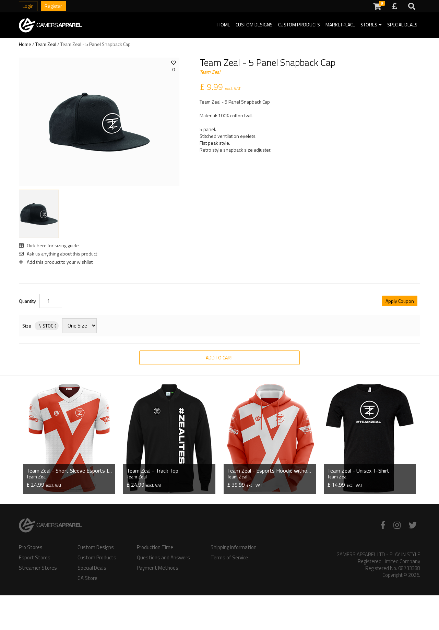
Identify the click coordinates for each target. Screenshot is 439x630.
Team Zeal (45, 44)
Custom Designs (254, 24)
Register (53, 6)
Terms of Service (229, 557)
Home (223, 24)
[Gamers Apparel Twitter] (412, 525)
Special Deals (402, 24)
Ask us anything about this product (61, 253)
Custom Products (299, 24)
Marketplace (340, 24)
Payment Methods (157, 567)
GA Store (87, 578)
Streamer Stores (38, 567)
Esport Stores (34, 557)
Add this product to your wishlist (59, 261)
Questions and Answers (163, 557)
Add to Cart (219, 357)
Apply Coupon (399, 301)
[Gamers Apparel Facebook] (382, 525)
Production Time (155, 547)
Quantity (27, 301)
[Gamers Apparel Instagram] (397, 525)
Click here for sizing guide (52, 245)
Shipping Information (234, 547)
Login (28, 6)
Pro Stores (31, 547)
